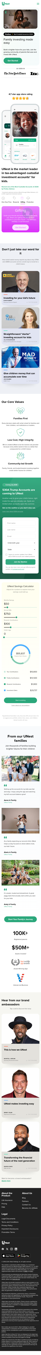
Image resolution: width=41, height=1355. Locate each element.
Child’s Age (7, 630)
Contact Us (26, 1204)
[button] (20, 288)
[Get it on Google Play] (23, 1256)
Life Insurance (7, 1200)
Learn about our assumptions (21, 705)
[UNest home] (6, 4)
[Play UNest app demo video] (20, 19)
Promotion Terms (8, 1232)
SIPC (31, 1271)
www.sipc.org (16, 1279)
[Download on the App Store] (8, 1255)
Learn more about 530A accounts (12, 511)
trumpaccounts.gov (18, 569)
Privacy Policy (7, 1225)
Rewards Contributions (11, 620)
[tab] (6, 200)
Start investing (20, 700)
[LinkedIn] (16, 1249)
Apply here (6, 1181)
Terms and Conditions (10, 1222)
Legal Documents (8, 1218)
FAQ (3, 1207)
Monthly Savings (9, 600)
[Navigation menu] (38, 3)
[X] (7, 1249)
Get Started (13, 60)
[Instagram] (11, 1249)
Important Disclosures (10, 1229)
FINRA (26, 1271)
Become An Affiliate (30, 1208)
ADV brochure (25, 1305)
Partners (25, 1201)
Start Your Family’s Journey (20, 919)
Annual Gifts (7, 610)
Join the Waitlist (20, 562)
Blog (24, 1198)
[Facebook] (3, 1249)
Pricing (4, 1203)
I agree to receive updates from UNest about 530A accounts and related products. (21, 556)
